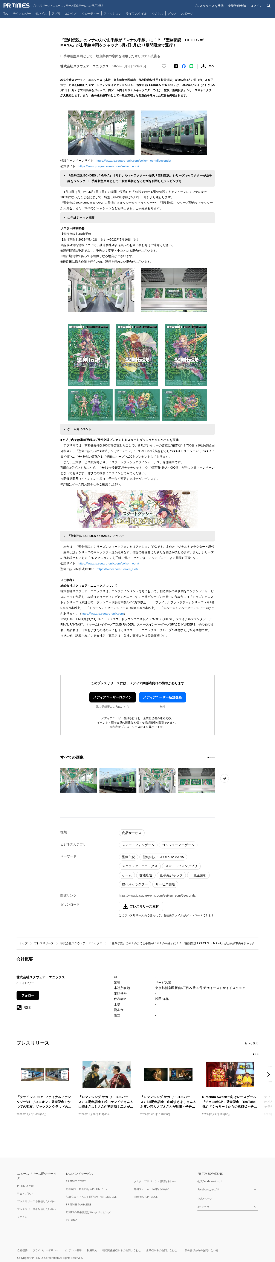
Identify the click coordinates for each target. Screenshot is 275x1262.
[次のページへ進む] (224, 778)
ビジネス (157, 13)
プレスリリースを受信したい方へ (36, 1201)
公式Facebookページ (209, 1181)
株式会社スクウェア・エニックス (81, 943)
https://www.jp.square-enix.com (102, 613)
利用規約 (92, 1250)
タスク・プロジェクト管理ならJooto (155, 1181)
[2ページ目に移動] (210, 757)
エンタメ (71, 13)
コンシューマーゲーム (178, 845)
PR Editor (71, 1220)
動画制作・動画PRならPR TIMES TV (86, 1189)
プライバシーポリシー (45, 1250)
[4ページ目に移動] (214, 757)
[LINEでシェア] (191, 66)
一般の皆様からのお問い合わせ (200, 1250)
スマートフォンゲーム (138, 845)
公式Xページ (204, 1199)
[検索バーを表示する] (269, 6)
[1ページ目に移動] (208, 757)
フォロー (27, 995)
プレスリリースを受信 (209, 6)
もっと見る (251, 1043)
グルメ (172, 13)
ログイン (256, 6)
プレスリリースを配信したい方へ (36, 1209)
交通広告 (145, 875)
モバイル (41, 13)
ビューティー (90, 13)
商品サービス (131, 833)
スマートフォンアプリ (181, 866)
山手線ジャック (171, 875)
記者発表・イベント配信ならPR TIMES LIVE (91, 1197)
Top (6, 13)
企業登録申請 (237, 6)
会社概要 (22, 1250)
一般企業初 (198, 875)
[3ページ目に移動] (212, 757)
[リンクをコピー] (211, 66)
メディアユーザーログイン (112, 697)
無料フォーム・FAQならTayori (151, 1189)
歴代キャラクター (135, 884)
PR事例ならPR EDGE (146, 1197)
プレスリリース (44, 943)
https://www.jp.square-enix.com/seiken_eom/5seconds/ (133, 160)
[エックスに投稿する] (176, 66)
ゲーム (127, 875)
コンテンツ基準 (73, 1250)
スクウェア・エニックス (139, 866)
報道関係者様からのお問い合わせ (121, 1250)
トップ (23, 943)
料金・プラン (25, 1193)
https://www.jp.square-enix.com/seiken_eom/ (108, 166)
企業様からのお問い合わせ (161, 1250)
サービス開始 (165, 884)
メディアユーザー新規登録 (162, 697)
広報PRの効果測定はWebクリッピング (88, 1212)
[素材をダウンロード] (203, 66)
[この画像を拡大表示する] (78, 780)
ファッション (113, 13)
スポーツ (187, 13)
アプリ (56, 13)
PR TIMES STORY (76, 1181)
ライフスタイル (136, 13)
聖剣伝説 (128, 857)
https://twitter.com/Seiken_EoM (118, 569)
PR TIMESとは (25, 1186)
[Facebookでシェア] (183, 66)
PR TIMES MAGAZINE (79, 1204)
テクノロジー (22, 13)
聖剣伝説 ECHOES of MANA (163, 857)
